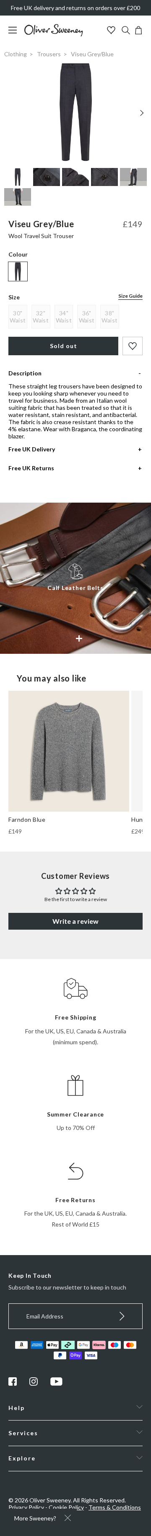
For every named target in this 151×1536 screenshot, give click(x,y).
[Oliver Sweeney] (53, 34)
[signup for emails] (122, 1316)
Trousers (49, 54)
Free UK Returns (31, 468)
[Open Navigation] (15, 34)
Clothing (15, 54)
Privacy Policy (26, 1507)
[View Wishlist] (112, 31)
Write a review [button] (75, 921)
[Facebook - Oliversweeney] (12, 1383)
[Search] (126, 31)
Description (25, 373)
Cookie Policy (66, 1507)
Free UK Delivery (31, 449)
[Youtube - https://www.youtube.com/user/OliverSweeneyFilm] (56, 1383)
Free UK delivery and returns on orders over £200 (75, 7)
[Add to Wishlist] (132, 346)
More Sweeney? (35, 1518)
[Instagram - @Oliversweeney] (33, 1383)
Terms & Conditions (115, 1507)
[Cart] (138, 32)
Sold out (63, 345)
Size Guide (130, 296)
